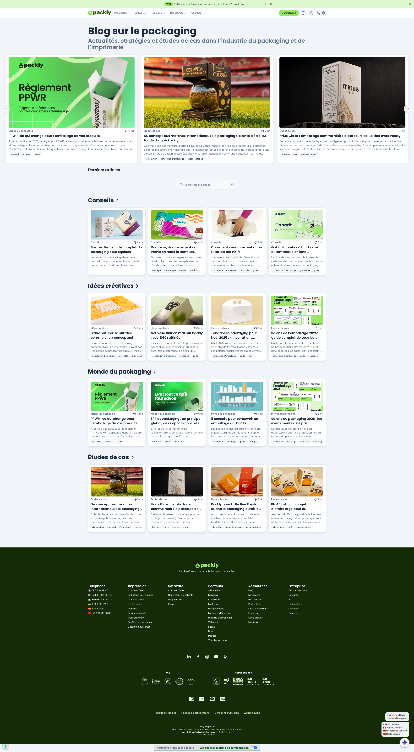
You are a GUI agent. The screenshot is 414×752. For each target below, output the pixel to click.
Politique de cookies (165, 712)
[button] (303, 13)
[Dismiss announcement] (409, 4)
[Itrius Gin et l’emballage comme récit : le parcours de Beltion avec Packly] (342, 92)
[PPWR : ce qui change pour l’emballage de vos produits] (72, 92)
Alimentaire (214, 590)
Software (140, 12)
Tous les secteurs (217, 640)
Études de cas (152, 130)
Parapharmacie (216, 608)
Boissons (213, 595)
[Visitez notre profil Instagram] (207, 657)
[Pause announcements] (271, 4)
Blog (250, 590)
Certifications (295, 604)
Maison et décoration (219, 613)
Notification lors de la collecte (175, 747)
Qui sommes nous (298, 590)
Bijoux (211, 626)
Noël (210, 631)
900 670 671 (98, 608)
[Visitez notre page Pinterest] (225, 657)
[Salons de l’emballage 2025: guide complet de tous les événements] (297, 310)
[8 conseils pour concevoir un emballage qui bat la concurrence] (237, 396)
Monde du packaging (21, 130)
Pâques (212, 635)
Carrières (293, 613)
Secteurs (158, 12)
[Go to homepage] (99, 13)
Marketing (213, 604)
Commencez (289, 12)
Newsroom (254, 595)
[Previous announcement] (142, 4)
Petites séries (135, 604)
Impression (120, 12)
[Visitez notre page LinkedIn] (189, 657)
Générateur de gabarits (180, 595)
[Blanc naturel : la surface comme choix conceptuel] (117, 310)
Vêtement (213, 622)
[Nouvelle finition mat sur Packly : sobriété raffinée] (177, 310)
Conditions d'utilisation (227, 712)
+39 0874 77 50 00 (102, 599)
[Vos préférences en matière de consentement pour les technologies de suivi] (6, 746)
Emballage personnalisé (140, 595)
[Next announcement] (265, 4)
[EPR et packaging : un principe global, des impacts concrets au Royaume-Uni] (177, 396)
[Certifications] (243, 681)
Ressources (177, 12)
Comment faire (136, 590)
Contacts (196, 12)
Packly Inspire (255, 604)
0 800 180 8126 (100, 604)
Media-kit (253, 622)
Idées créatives (100, 328)
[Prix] (167, 681)
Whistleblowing (252, 712)
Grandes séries (136, 599)
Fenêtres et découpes (140, 622)
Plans (171, 604)
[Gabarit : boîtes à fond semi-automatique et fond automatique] (297, 225)
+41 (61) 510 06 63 (101, 613)
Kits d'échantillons (258, 608)
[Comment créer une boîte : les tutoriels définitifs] (237, 225)
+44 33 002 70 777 (102, 595)
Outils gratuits (255, 617)
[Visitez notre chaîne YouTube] (216, 657)
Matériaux (133, 608)
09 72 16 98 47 (100, 590)
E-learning (253, 613)
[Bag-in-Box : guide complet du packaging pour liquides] (117, 225)
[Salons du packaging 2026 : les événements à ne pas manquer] (297, 396)
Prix (291, 599)
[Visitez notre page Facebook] (198, 657)
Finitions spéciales (137, 613)
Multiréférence (136, 617)
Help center (254, 599)
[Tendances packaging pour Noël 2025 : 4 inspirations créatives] (237, 310)
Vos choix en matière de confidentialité (224, 747)
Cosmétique (214, 599)
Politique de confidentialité (195, 712)
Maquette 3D (175, 599)
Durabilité (294, 608)
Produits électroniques (220, 617)
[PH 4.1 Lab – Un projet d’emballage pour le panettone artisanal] (297, 481)
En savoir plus (254, 4)
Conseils (96, 242)
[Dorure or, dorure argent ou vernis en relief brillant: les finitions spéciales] (177, 225)
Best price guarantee (139, 626)
